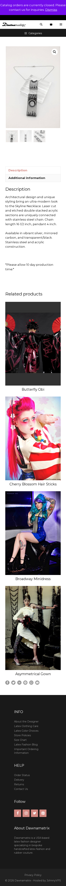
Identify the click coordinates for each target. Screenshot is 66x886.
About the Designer (26, 721)
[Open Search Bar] (41, 24)
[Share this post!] (7, 683)
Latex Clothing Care (26, 726)
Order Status (22, 775)
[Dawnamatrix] (15, 24)
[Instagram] (26, 813)
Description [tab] (17, 170)
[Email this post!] (37, 683)
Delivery (19, 779)
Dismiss (51, 10)
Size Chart (20, 740)
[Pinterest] (42, 813)
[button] (54, 52)
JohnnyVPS (54, 880)
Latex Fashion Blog (26, 744)
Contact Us (21, 789)
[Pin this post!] (25, 683)
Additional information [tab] (26, 178)
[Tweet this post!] (13, 683)
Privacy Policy (33, 875)
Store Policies (22, 735)
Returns (19, 784)
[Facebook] (17, 813)
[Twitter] (34, 813)
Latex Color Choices (26, 730)
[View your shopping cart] (51, 24)
